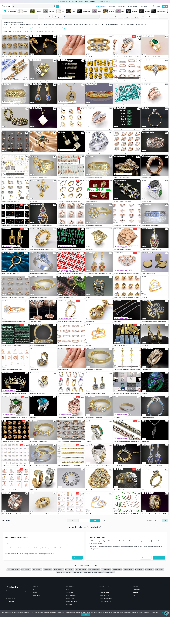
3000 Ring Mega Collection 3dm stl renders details (13, 177)
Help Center (36, 595)
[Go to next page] (95, 520)
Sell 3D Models (103, 586)
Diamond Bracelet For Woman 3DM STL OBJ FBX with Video (71, 345)
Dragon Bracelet (33, 56)
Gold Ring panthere (34, 489)
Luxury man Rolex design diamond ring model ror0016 (42, 81)
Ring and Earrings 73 (62, 153)
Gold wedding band (146, 177)
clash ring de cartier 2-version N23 (9, 129)
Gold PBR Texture (50, 31)
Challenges (135, 592)
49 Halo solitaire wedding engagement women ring (69, 441)
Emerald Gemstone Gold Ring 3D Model (151, 56)
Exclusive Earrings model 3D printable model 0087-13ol (98, 273)
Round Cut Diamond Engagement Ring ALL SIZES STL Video (127, 273)
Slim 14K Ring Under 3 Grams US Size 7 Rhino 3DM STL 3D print (72, 129)
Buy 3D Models (70, 586)
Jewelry (28, 28)
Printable (42, 28)
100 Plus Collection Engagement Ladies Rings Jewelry (70, 249)
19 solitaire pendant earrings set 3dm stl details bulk (13, 465)
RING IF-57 (88, 513)
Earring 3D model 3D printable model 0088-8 (152, 465)
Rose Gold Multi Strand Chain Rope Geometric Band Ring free (155, 105)
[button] (54, 6)
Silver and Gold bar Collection (120, 345)
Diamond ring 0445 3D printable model (94, 417)
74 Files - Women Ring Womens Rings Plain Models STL (14, 56)
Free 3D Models (70, 598)
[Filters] (143, 17)
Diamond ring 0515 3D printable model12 (39, 465)
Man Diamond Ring (146, 201)
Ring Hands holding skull (119, 489)
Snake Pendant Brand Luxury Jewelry (10, 273)
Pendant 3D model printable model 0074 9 (151, 249)
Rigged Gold (28, 31)
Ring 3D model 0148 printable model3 (38, 345)
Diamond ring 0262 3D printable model (94, 225)
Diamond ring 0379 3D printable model (94, 369)
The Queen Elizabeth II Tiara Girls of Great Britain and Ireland (15, 393)
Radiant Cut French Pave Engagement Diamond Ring (70, 321)
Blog (34, 590)
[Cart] (153, 6)
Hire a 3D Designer (71, 595)
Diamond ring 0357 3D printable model (38, 177)
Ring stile (88, 297)
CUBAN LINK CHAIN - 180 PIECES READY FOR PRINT (69, 465)
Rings (56, 28)
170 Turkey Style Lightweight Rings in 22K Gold (12, 441)
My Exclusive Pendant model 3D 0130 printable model (154, 321)
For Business (69, 590)
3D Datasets (69, 592)
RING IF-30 (144, 297)
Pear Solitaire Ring (146, 81)
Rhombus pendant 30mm (36, 129)
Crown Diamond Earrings (35, 321)
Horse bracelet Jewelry (91, 489)
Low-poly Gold (19, 31)
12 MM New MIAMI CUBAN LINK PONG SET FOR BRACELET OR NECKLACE (74, 417)
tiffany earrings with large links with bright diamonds (14, 249)
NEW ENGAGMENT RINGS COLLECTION (10, 201)
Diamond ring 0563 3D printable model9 (39, 273)
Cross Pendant (33, 201)
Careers (35, 592)
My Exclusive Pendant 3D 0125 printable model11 (41, 225)
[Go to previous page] (72, 520)
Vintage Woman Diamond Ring (93, 153)
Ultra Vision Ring (89, 249)
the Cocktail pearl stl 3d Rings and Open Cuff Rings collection (127, 393)
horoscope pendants (62, 489)
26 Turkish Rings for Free (91, 201)
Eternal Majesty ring (146, 369)
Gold (23, 28)
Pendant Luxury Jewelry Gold (148, 273)
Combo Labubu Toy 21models (93, 81)
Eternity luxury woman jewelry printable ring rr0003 (41, 249)
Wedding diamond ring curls (148, 153)
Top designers (136, 589)
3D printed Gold (38, 31)
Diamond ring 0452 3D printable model (94, 177)
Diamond (35, 28)
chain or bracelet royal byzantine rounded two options (126, 441)
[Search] (57, 6)
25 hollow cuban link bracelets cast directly (11, 345)
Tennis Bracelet (117, 321)
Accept (85, 614)
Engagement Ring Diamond (148, 129)
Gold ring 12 (88, 441)
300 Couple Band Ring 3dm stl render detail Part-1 (69, 177)
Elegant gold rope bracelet (92, 105)
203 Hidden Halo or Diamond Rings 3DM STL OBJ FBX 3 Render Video (129, 225)
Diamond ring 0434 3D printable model (38, 297)
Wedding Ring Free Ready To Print (37, 393)
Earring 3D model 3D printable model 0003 (39, 105)
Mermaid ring (33, 417)
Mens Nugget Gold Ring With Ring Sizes (122, 249)
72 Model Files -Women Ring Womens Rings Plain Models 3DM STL (72, 225)
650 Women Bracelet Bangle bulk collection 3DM (69, 201)
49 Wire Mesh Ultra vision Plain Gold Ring (11, 153)
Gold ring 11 (144, 393)
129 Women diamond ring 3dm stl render (123, 153)
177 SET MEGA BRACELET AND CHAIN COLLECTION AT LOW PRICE (128, 513)
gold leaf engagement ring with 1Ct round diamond (13, 321)
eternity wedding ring (63, 369)
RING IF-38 (88, 345)
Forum (134, 595)
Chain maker (61, 81)
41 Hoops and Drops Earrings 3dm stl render (12, 369)
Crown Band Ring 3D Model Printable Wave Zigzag (125, 129)
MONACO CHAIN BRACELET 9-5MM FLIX (10, 81)
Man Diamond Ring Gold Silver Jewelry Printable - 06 (98, 465)
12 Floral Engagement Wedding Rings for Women (69, 393)
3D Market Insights (104, 592)
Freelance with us (104, 595)
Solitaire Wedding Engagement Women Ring (12, 513)
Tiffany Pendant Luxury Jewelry (121, 465)
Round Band (89, 56)
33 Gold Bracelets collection (120, 105)
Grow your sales (104, 590)
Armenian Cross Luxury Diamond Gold (122, 201)
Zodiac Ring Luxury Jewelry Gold (65, 297)
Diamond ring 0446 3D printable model (38, 441)
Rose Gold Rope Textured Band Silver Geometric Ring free (99, 129)
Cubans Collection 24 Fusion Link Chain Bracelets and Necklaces (72, 273)
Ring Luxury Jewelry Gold (36, 153)
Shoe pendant (145, 345)
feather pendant (145, 441)
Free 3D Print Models (71, 601)
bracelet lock (117, 417)
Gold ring (144, 489)
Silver (47, 28)
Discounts (69, 604)
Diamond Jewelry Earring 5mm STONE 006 (95, 393)
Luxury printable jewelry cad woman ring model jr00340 (14, 417)
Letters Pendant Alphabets (64, 105)
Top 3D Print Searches (105, 601)
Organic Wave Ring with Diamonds (121, 177)
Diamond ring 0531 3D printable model (150, 225)
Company (35, 586)
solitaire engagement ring (63, 56)
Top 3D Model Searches (106, 598)
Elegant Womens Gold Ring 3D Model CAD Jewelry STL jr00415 (128, 56)
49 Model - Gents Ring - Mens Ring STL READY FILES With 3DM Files (128, 297)
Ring (52, 28)
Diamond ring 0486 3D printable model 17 (11, 105)
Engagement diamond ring (148, 417)
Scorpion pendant (90, 321)
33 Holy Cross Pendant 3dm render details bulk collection (127, 369)
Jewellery (62, 28)
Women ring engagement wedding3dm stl (39, 513)
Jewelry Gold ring (34, 369)
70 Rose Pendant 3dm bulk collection (10, 489)
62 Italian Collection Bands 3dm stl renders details (13, 297)
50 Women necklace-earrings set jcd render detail (69, 513)
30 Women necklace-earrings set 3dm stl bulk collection (14, 225)
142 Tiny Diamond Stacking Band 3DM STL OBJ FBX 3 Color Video (128, 81)
